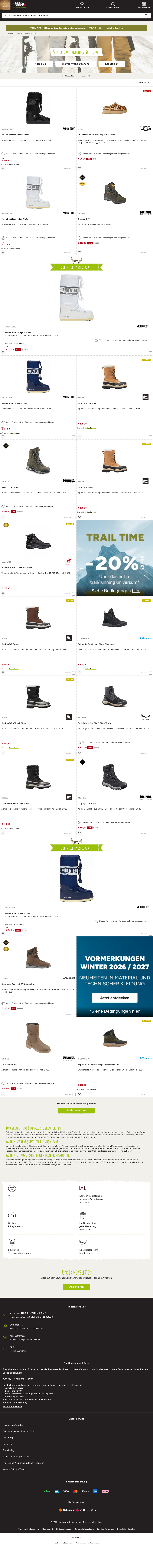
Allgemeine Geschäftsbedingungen (57, 1529)
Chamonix (19, 1379)
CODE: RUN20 (94, 28)
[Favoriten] (3, 168)
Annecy (7, 1379)
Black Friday (68, 1543)
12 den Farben (14, 249)
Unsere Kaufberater (13, 1425)
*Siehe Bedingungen (115, 591)
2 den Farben (90, 1089)
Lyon (30, 1379)
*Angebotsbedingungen (28, 1529)
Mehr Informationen (12, 1407)
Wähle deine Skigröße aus (16, 1456)
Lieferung (8, 1437)
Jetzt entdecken (115, 28)
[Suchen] (148, 13)
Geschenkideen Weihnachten (88, 1543)
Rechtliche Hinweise (126, 1529)
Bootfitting (8, 1450)
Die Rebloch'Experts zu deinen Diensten (23, 1463)
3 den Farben (14, 164)
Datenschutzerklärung (84, 1529)
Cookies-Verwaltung (105, 1529)
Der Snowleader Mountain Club (19, 1431)
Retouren (7, 1444)
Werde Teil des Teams (14, 1469)
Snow (10, 34)
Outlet (57, 1543)
